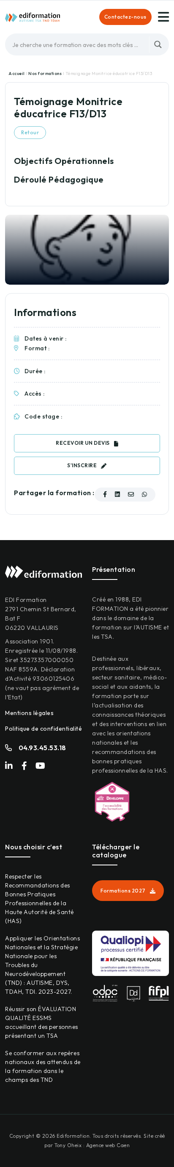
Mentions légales (29, 713)
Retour (30, 132)
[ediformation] (32, 16)
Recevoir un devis (83, 443)
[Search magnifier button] (158, 44)
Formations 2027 (123, 890)
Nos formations (45, 73)
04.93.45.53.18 (42, 747)
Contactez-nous (125, 17)
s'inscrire (82, 465)
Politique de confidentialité (43, 728)
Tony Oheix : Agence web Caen (92, 1145)
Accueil (17, 73)
